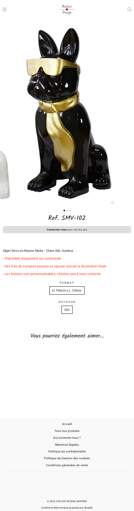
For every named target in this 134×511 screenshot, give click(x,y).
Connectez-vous (56, 229)
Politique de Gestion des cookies (67, 458)
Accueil (67, 424)
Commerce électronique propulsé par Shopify (67, 507)
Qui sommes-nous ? (67, 437)
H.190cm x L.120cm (67, 290)
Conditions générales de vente (67, 465)
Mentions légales (67, 444)
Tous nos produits (67, 431)
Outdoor (67, 302)
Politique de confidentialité (67, 451)
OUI (67, 310)
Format (67, 282)
